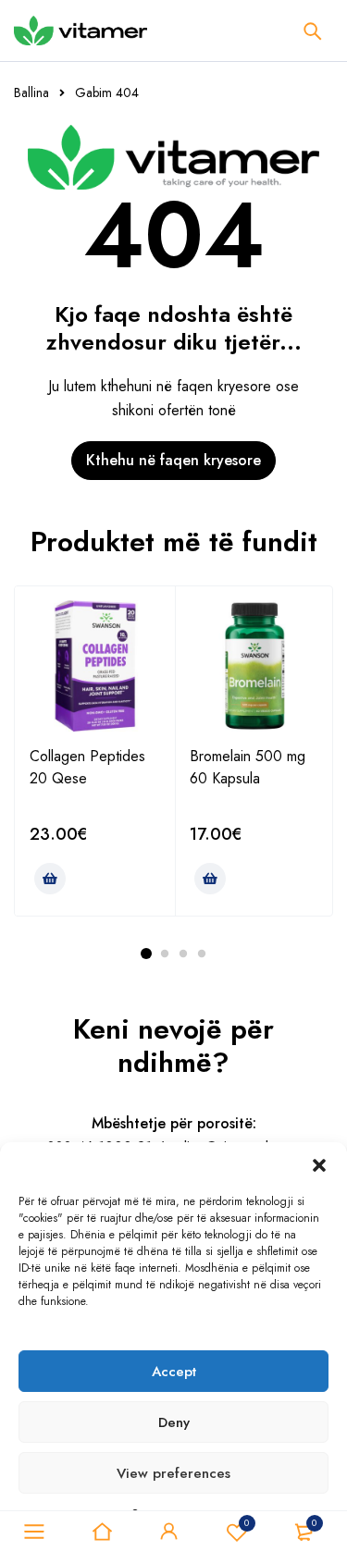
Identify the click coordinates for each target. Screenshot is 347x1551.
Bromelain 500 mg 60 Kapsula (247, 767)
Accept (174, 1371)
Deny (174, 1422)
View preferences (173, 1473)
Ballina (31, 92)
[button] (319, 1165)
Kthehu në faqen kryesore (173, 460)
